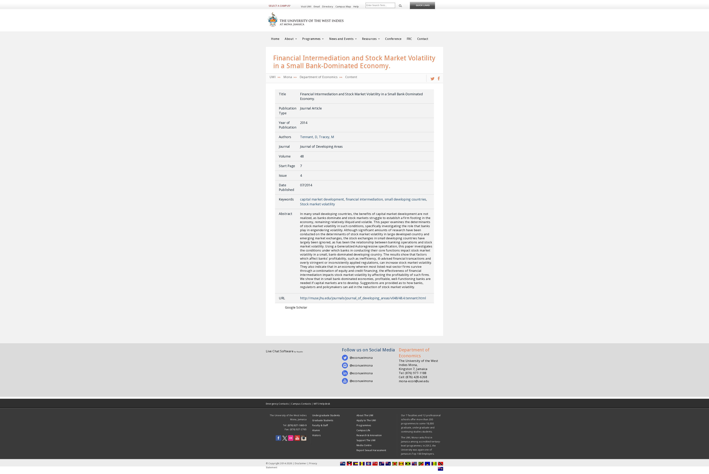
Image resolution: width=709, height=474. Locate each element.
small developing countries (405, 199)
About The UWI (365, 415)
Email (317, 6)
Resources (369, 39)
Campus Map (343, 6)
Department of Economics (319, 77)
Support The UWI (366, 440)
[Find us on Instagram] (303, 440)
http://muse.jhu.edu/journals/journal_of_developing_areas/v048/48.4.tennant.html (363, 298)
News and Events (341, 39)
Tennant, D (308, 137)
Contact (422, 39)
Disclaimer (301, 463)
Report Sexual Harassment (371, 450)
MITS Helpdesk (322, 403)
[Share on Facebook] (438, 77)
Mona (287, 77)
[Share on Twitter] (432, 77)
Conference (393, 39)
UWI (273, 77)
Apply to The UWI (366, 420)
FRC (409, 39)
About (289, 39)
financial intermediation (364, 199)
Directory (327, 6)
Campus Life (363, 430)
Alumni (316, 430)
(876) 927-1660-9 (297, 425)
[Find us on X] (284, 440)
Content (351, 77)
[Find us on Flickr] (290, 440)
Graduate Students (322, 420)
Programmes (311, 39)
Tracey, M (326, 137)
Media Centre (364, 445)
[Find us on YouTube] (297, 440)
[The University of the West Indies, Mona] (316, 19)
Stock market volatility (317, 204)
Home (275, 39)
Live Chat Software (279, 351)
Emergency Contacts (277, 403)
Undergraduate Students (326, 415)
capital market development (322, 199)
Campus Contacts (301, 403)
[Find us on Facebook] (278, 440)
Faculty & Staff (320, 425)
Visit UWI (306, 6)
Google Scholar (296, 307)
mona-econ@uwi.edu (414, 381)
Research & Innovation (369, 435)
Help (356, 6)
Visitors (316, 435)
